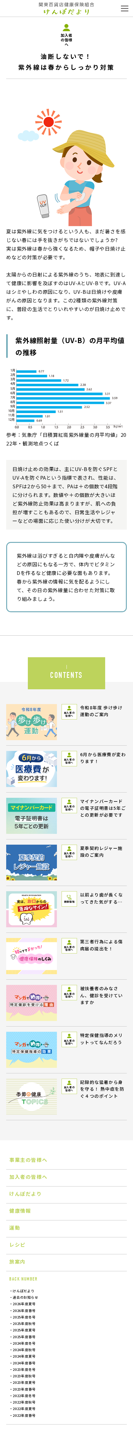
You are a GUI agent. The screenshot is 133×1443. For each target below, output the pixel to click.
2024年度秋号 (24, 1349)
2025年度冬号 (24, 1316)
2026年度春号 (24, 1310)
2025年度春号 (24, 1336)
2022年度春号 (24, 1415)
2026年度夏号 (24, 1303)
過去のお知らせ (25, 1297)
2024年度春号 (24, 1362)
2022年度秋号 (24, 1402)
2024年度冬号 (24, 1343)
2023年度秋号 (24, 1375)
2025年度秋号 (24, 1323)
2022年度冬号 (24, 1395)
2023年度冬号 (24, 1369)
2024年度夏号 (24, 1356)
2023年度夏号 (24, 1382)
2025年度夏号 (24, 1329)
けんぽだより (24, 1290)
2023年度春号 (24, 1389)
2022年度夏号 (24, 1408)
